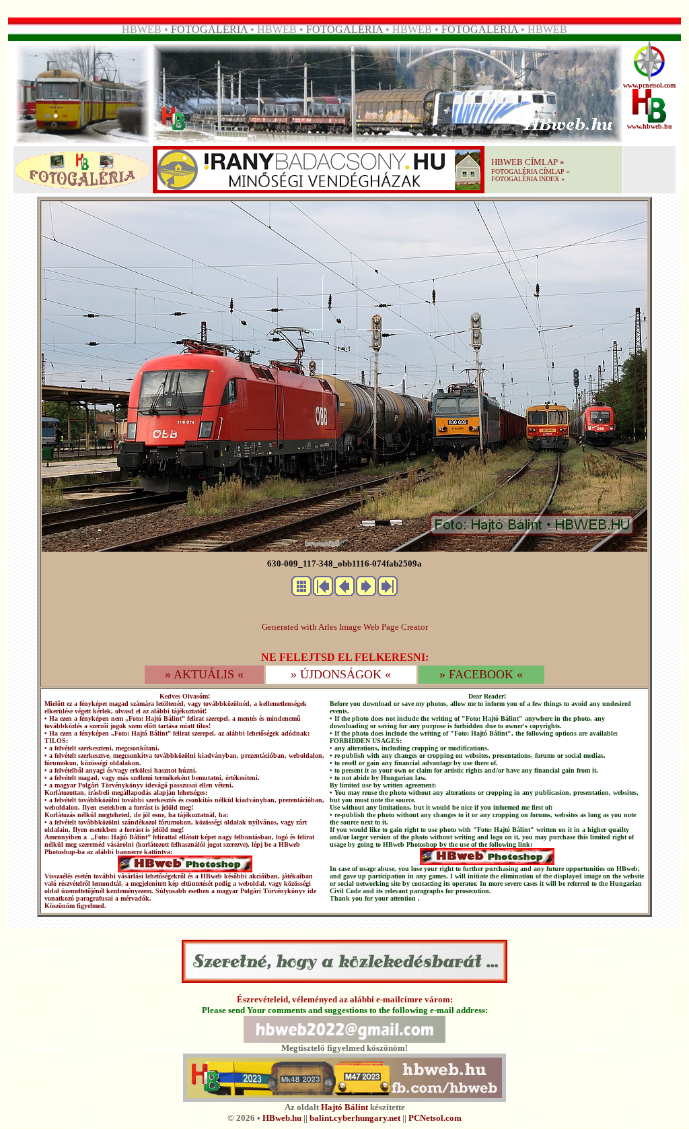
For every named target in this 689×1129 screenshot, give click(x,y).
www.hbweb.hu (649, 126)
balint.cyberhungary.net (355, 1118)
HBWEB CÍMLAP (524, 162)
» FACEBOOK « (481, 674)
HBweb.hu (281, 1118)
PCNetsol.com (435, 1118)
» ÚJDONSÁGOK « (341, 674)
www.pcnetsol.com (649, 85)
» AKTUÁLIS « (204, 674)
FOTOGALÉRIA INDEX (525, 179)
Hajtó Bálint (344, 1107)
